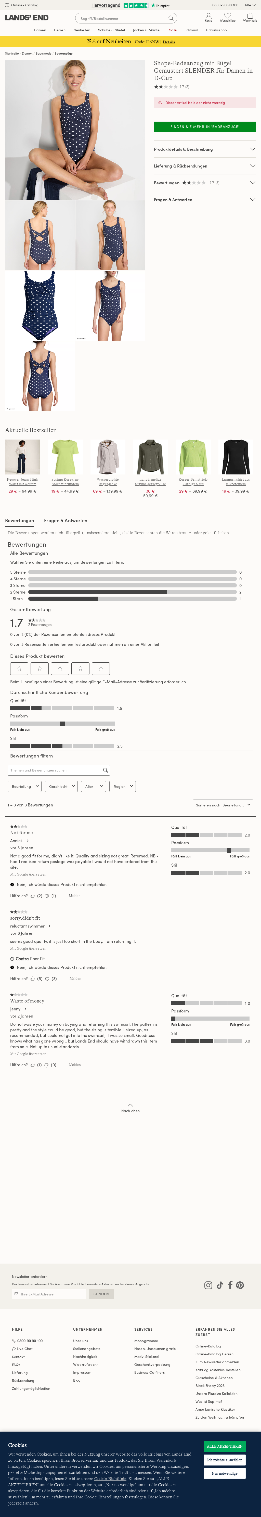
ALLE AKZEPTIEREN (225, 1446)
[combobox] (234, 805)
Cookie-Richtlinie (110, 1478)
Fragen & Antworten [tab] (65, 520)
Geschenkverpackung (152, 1364)
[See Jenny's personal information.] (25, 1009)
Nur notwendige (225, 1473)
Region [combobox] (119, 786)
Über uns (80, 1340)
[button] (19, 668)
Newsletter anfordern (29, 1276)
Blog (77, 1380)
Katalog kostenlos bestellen (218, 1369)
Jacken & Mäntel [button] (146, 30)
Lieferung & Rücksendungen (180, 166)
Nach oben (130, 1110)
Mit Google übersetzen (28, 874)
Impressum (82, 1372)
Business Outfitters (149, 1372)
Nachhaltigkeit (85, 1356)
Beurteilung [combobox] (21, 786)
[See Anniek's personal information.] (27, 841)
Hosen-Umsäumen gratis (155, 1348)
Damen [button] (40, 30)
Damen (27, 53)
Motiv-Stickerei (146, 1356)
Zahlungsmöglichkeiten (31, 1388)
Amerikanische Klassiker (215, 1409)
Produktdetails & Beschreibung (183, 149)
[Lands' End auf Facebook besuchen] (229, 1286)
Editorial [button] (191, 30)
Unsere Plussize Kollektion (216, 1393)
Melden (75, 896)
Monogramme (146, 1340)
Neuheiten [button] (81, 30)
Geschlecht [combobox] (58, 786)
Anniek (16, 840)
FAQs (16, 1364)
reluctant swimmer (27, 926)
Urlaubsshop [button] (216, 30)
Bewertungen (19, 520)
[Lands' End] (27, 18)
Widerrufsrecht (85, 1364)
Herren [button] (60, 30)
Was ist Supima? (209, 1401)
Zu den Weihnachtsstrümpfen (219, 1417)
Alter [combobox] (89, 786)
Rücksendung (23, 1380)
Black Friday (210, 1385)
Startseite (12, 53)
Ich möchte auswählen (224, 1460)
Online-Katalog (24, 5)
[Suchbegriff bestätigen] (171, 18)
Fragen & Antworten (173, 199)
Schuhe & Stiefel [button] (111, 30)
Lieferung (20, 1372)
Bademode (43, 53)
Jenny (15, 1009)
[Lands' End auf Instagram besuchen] (208, 1286)
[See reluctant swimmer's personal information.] (49, 926)
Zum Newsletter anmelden (217, 1361)
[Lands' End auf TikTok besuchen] (218, 1286)
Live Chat (24, 1349)
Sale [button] (173, 30)
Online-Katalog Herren (214, 1354)
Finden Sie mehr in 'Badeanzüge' (205, 126)
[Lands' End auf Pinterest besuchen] (238, 1286)
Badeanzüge (64, 53)
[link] (40, 622)
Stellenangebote (86, 1348)
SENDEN (101, 1293)
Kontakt (18, 1356)
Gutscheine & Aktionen (214, 1377)
